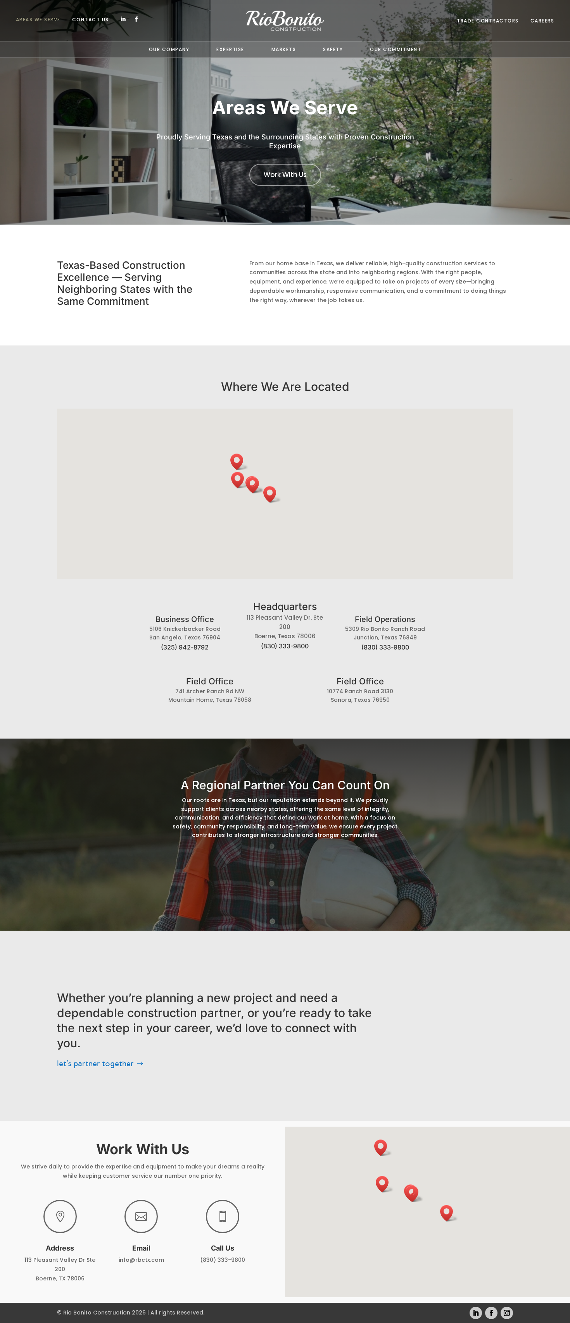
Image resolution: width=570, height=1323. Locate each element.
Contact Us (90, 20)
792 (185, 647)
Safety (333, 50)
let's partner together (95, 1063)
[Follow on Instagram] (507, 1313)
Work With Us (285, 174)
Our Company (169, 50)
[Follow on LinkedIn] (123, 19)
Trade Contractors (488, 21)
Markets (283, 50)
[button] (272, 494)
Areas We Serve (38, 20)
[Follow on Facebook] (136, 19)
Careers (542, 21)
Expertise (230, 50)
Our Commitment (395, 50)
